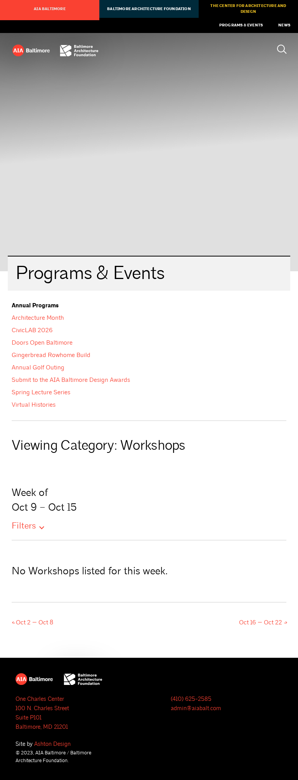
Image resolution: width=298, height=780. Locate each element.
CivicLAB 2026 (32, 330)
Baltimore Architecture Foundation (149, 9)
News (284, 25)
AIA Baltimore (50, 9)
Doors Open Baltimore (42, 343)
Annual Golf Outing (38, 367)
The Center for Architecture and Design (248, 8)
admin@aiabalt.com (196, 708)
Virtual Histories (33, 405)
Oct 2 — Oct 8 (33, 622)
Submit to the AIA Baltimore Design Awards (71, 380)
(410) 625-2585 (191, 699)
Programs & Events (241, 25)
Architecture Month (38, 318)
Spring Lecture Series (41, 392)
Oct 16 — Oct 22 (261, 622)
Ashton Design (52, 744)
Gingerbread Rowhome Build (51, 355)
